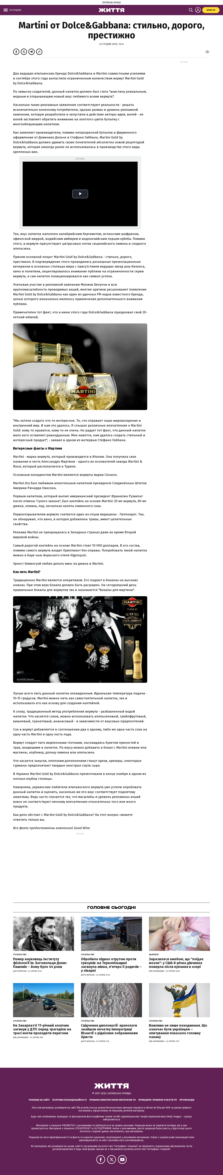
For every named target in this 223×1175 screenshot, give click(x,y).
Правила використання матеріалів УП (112, 1100)
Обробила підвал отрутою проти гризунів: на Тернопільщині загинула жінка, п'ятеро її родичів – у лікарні (111, 965)
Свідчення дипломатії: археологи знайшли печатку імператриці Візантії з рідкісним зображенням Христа (109, 1031)
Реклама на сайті (39, 1100)
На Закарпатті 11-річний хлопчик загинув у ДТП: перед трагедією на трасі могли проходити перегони (42, 1029)
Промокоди (186, 1100)
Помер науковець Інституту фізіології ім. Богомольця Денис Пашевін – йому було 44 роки (40, 963)
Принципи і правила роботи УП (157, 1100)
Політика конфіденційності (69, 1100)
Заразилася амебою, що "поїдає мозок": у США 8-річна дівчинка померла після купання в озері (176, 963)
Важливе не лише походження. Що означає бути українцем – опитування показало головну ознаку (178, 1031)
